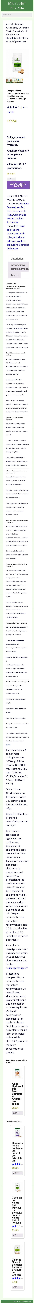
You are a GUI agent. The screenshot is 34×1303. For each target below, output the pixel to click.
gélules (8, 744)
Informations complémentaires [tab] (20, 266)
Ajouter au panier (18, 185)
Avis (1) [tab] (15, 275)
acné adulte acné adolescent (16, 229)
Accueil (10, 24)
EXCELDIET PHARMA (17, 5)
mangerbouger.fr (18, 967)
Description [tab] (17, 258)
